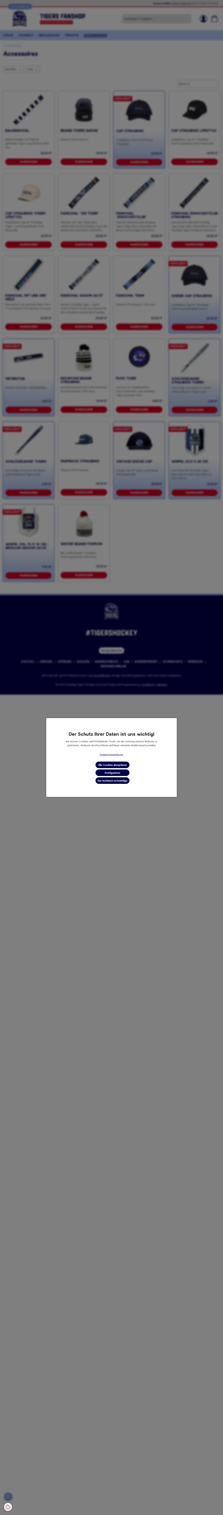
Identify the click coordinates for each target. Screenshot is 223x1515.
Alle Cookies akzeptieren (112, 764)
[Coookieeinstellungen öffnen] (8, 1507)
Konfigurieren (112, 772)
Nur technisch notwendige (112, 780)
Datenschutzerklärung (111, 754)
